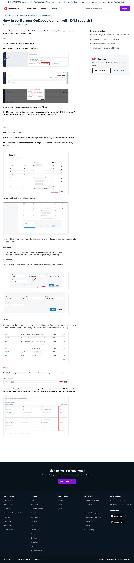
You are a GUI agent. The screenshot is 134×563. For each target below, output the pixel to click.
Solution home (10, 15)
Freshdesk (7, 500)
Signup (59, 509)
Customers (34, 517)
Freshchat (7, 521)
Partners (33, 530)
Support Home (31, 9)
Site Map (37, 559)
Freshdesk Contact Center (13, 513)
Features (60, 500)
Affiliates (33, 525)
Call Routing (88, 504)
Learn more (118, 70)
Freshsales (7, 509)
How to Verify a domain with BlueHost (106, 39)
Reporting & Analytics (91, 513)
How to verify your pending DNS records (107, 48)
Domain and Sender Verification (104, 43)
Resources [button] (56, 9)
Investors (34, 513)
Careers (33, 534)
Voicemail (87, 525)
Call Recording (89, 530)
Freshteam (7, 517)
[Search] (117, 8)
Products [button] (44, 9)
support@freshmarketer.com (122, 504)
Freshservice (8, 504)
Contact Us (34, 542)
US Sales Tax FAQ (37, 551)
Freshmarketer (9, 525)
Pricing (59, 504)
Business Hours (89, 521)
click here (74, 2)
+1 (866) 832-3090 (119, 500)
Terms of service (24, 559)
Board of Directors (37, 509)
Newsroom (34, 538)
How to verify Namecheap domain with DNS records (111, 35)
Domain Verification (45, 15)
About (33, 500)
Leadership (34, 504)
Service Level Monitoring (92, 517)
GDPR (33, 546)
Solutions (34, 521)
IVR (85, 509)
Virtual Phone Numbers (92, 500)
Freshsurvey (8, 530)
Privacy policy (9, 559)
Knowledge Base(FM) (27, 15)
